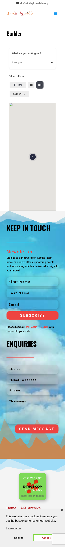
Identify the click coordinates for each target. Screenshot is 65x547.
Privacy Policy (37, 327)
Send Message (37, 429)
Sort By (17, 93)
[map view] (40, 85)
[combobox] (31, 62)
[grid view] (31, 85)
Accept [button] (46, 537)
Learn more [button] (13, 528)
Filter (19, 85)
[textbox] (17, 62)
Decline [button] (18, 537)
